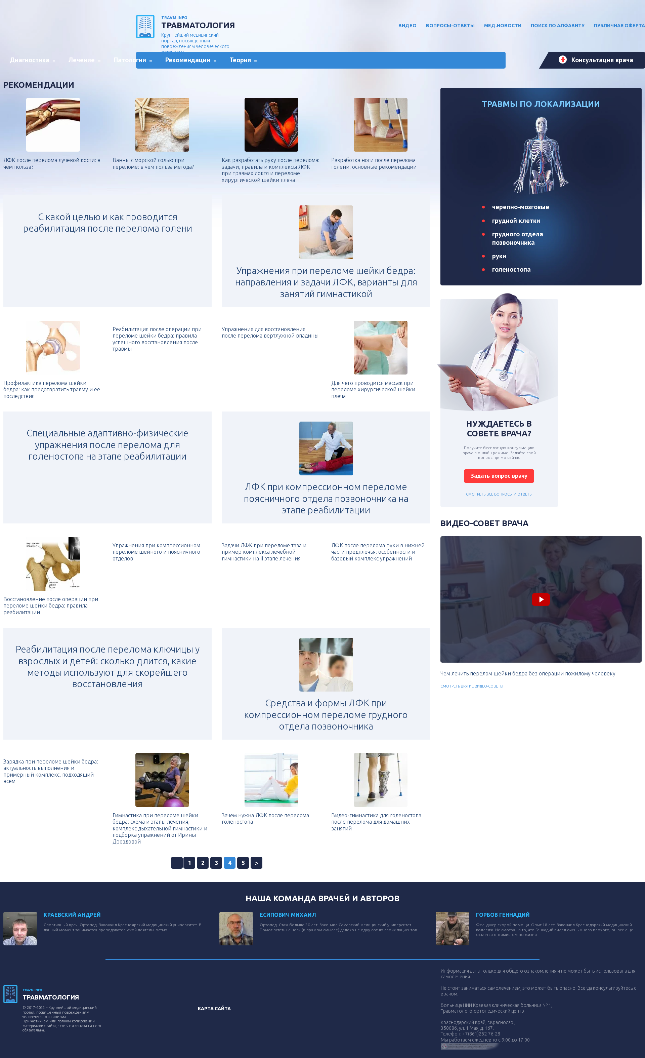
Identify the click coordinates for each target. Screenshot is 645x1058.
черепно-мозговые (520, 206)
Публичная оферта (619, 25)
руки (499, 255)
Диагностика (29, 59)
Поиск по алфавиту (558, 25)
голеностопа (511, 269)
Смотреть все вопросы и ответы (499, 494)
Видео (407, 25)
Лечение (82, 59)
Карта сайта (214, 1008)
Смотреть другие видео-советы (471, 686)
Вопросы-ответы (450, 25)
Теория (240, 59)
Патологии (130, 59)
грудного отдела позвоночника (517, 238)
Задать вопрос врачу (499, 475)
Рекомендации (187, 59)
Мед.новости (502, 25)
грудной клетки (516, 220)
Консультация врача (602, 59)
